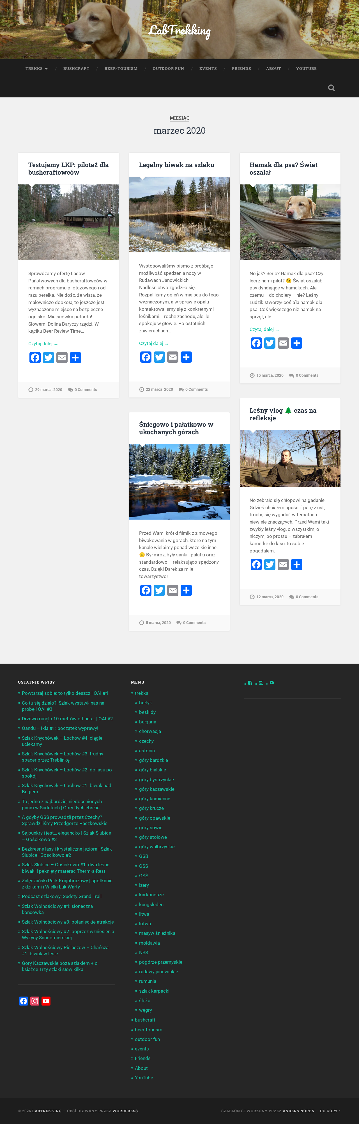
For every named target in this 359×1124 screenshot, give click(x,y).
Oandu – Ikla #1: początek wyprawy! (60, 728)
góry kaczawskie (156, 789)
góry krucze (151, 808)
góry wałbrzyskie (157, 846)
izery (144, 885)
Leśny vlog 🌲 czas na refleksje (283, 414)
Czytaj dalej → (43, 343)
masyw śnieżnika (157, 933)
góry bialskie (152, 770)
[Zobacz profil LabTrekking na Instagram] (261, 682)
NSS (143, 952)
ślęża (144, 1000)
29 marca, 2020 (48, 389)
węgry (145, 1010)
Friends (241, 68)
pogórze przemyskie (160, 962)
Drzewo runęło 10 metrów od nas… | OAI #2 (67, 718)
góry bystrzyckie (156, 779)
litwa (144, 914)
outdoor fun (168, 68)
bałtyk (145, 702)
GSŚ (143, 875)
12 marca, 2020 (270, 597)
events (208, 68)
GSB (143, 856)
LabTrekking (180, 30)
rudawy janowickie (158, 971)
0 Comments (86, 389)
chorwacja (150, 731)
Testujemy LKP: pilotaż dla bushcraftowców (68, 168)
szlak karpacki (154, 991)
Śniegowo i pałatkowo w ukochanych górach (176, 428)
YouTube (306, 68)
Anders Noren (299, 1111)
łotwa (145, 923)
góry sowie (150, 827)
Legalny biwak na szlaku (176, 164)
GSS (143, 866)
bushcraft (76, 68)
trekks (34, 68)
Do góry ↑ (330, 1111)
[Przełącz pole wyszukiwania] (331, 87)
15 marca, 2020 (270, 375)
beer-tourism (121, 68)
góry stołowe (153, 837)
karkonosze (151, 894)
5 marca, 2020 (158, 622)
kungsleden (151, 904)
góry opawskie (154, 818)
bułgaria (147, 722)
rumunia (147, 981)
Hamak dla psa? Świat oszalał (283, 168)
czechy (146, 741)
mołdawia (149, 943)
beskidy (147, 712)
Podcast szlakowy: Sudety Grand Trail (62, 896)
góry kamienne (154, 798)
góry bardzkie (153, 760)
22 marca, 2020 (159, 389)
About (273, 68)
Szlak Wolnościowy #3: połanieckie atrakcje (68, 922)
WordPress (125, 1111)
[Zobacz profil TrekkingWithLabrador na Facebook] (250, 682)
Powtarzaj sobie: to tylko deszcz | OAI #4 (65, 693)
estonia (147, 750)
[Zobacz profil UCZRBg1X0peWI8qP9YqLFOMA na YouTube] (272, 682)
